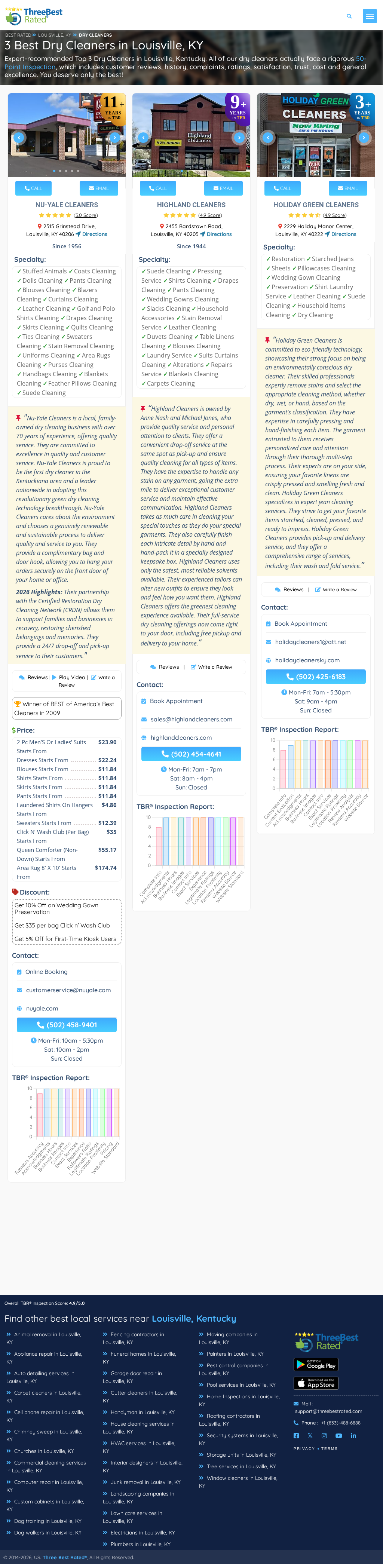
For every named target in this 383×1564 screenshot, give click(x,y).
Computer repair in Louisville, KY (44, 1486)
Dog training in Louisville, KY (47, 1521)
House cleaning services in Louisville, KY (139, 1427)
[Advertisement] (191, 1242)
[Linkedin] (353, 1435)
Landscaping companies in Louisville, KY (138, 1497)
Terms (329, 1449)
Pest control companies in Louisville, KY (234, 1369)
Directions (94, 234)
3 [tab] (66, 171)
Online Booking (46, 971)
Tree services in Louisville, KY (240, 1466)
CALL (36, 188)
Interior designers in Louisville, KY (143, 1466)
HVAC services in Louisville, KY (139, 1447)
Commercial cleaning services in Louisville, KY (46, 1466)
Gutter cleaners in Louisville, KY (140, 1396)
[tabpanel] (67, 140)
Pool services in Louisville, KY (240, 1384)
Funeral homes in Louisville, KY (139, 1357)
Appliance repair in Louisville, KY (44, 1357)
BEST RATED (18, 35)
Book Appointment (176, 701)
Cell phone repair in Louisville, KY (45, 1416)
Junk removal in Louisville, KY (145, 1482)
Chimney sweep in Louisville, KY (44, 1435)
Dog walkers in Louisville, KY (47, 1532)
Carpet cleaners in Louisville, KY (44, 1396)
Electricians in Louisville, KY (142, 1532)
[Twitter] (310, 1435)
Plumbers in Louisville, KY (140, 1544)
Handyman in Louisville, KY (142, 1412)
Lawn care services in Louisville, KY (132, 1517)
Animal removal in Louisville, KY (43, 1338)
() (86, 215)
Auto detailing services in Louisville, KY (40, 1377)
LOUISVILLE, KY (54, 35)
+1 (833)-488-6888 (341, 1423)
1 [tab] (54, 171)
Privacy (304, 1449)
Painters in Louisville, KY (234, 1353)
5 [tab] (78, 171)
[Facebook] (296, 1435)
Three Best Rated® (65, 1557)
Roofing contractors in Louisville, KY (229, 1420)
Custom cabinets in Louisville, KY (45, 1505)
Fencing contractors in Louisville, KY (133, 1338)
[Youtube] (338, 1435)
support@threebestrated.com (328, 1411)
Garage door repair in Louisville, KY (132, 1377)
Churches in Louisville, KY (43, 1451)
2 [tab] (60, 171)
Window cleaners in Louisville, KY (238, 1482)
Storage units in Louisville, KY (240, 1454)
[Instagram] (324, 1435)
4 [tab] (72, 171)
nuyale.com (42, 1008)
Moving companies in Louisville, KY (228, 1338)
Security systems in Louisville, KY (238, 1439)
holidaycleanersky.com (307, 660)
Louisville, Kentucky (194, 1318)
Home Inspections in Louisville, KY (239, 1400)
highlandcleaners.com (181, 737)
